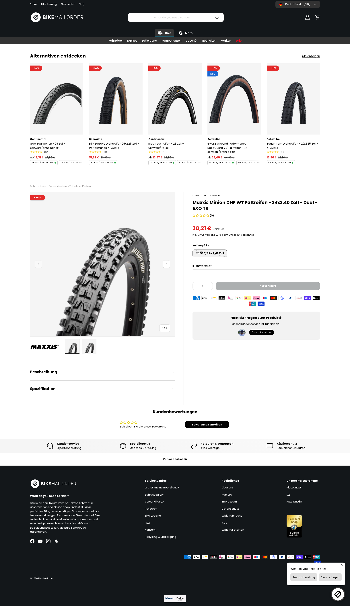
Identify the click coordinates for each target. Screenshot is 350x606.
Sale (239, 41)
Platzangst (294, 487)
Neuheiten (209, 41)
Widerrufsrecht (232, 515)
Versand (210, 235)
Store (33, 4)
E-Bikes (132, 41)
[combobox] (175, 17)
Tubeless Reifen (80, 186)
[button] (318, 17)
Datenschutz (230, 509)
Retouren (151, 509)
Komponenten (172, 41)
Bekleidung (149, 41)
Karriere (227, 494)
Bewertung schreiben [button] (207, 424)
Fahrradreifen (58, 186)
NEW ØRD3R (294, 501)
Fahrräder (116, 41)
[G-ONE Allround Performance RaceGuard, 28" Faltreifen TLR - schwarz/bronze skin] (234, 99)
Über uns (228, 487)
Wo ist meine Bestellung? (162, 487)
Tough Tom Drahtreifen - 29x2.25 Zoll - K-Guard (292, 146)
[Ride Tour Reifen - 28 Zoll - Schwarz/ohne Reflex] (56, 99)
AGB (224, 523)
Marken (226, 41)
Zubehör (192, 41)
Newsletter (68, 4)
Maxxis (196, 195)
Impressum (229, 501)
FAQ (147, 523)
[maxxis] (46, 347)
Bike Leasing (153, 515)
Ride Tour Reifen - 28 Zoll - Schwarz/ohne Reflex (47, 146)
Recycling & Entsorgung (160, 537)
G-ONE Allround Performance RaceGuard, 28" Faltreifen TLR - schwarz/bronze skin (228, 148)
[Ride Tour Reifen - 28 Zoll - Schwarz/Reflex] (175, 99)
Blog (81, 4)
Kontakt (150, 530)
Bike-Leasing (49, 4)
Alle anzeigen (311, 56)
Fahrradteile (38, 186)
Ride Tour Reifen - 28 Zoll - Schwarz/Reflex (166, 146)
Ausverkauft (268, 286)
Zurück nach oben (175, 459)
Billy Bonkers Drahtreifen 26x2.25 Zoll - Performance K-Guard (114, 146)
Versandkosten (155, 501)
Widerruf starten (233, 530)
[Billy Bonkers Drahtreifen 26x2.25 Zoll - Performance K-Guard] (115, 99)
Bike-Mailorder (45, 578)
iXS (288, 494)
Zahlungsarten (154, 494)
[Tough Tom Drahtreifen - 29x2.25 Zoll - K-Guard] (293, 99)
